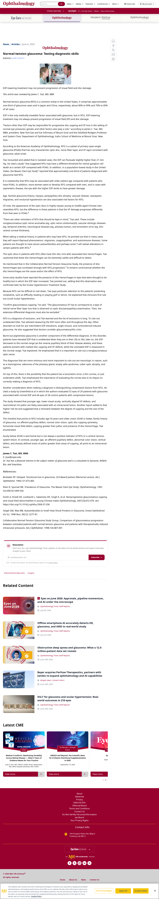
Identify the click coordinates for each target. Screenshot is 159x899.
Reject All (123, 891)
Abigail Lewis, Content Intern (52, 680)
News (83, 880)
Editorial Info (79, 802)
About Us (73, 880)
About (79, 793)
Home (62, 880)
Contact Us (79, 811)
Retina (96, 11)
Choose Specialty (54, 11)
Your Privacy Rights (80, 820)
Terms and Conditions (79, 808)
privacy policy (53, 563)
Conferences (102, 4)
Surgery (31, 573)
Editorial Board (80, 805)
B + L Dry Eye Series (85, 11)
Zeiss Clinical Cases (107, 11)
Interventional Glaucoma (14, 573)
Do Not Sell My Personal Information (79, 814)
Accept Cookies (141, 891)
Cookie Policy (36, 896)
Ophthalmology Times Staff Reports (55, 606)
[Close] (155, 891)
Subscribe (95, 557)
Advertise (79, 796)
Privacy (79, 799)
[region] (79, 891)
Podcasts (89, 4)
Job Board (79, 817)
